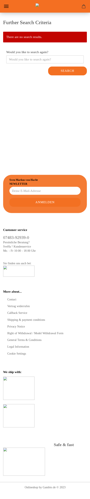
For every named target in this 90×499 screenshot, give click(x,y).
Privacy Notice (16, 326)
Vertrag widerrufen (18, 306)
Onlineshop (31, 487)
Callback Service (17, 312)
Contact (11, 299)
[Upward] (78, 493)
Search (67, 70)
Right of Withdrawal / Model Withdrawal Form (35, 333)
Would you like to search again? (27, 52)
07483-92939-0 (16, 237)
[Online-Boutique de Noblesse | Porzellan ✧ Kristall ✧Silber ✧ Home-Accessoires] (45, 6)
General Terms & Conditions (24, 340)
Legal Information (18, 346)
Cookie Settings (16, 353)
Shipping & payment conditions (26, 319)
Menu (6, 6)
